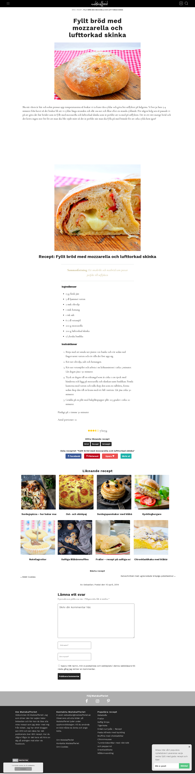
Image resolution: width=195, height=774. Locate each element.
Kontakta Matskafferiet (67, 743)
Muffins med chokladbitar (111, 736)
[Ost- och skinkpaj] (76, 492)
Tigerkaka (102, 725)
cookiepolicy (31, 765)
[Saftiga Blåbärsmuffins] (75, 537)
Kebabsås (102, 715)
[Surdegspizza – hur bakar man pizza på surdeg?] (38, 492)
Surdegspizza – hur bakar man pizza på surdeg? (49, 514)
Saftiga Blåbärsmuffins (75, 559)
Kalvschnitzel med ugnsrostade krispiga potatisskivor (147, 576)
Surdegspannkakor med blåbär (115, 514)
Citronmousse (105, 739)
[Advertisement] (101, 142)
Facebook (75, 456)
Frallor (101, 718)
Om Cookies (62, 747)
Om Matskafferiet (65, 740)
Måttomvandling (106, 753)
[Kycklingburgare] (152, 492)
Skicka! (184, 766)
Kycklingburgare (151, 514)
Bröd (86, 444)
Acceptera (23, 769)
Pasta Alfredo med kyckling (111, 732)
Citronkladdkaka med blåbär (151, 559)
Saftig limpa (103, 722)
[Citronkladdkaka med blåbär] (151, 537)
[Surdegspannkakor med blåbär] (114, 492)
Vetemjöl (106, 444)
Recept (95, 444)
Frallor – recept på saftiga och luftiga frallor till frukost (129, 559)
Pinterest (93, 456)
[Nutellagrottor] (38, 537)
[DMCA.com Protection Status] (21, 761)
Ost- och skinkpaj (76, 514)
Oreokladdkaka (105, 749)
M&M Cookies (29, 577)
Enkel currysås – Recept (110, 729)
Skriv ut (126, 456)
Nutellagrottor (37, 559)
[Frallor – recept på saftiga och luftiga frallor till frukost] (113, 537)
